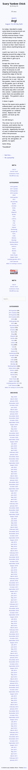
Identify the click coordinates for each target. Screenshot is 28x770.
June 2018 (14, 570)
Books (14, 214)
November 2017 (14, 585)
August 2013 (14, 694)
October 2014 (14, 664)
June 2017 (14, 595)
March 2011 (14, 756)
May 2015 (14, 649)
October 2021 (14, 486)
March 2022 (14, 476)
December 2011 (14, 736)
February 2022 (14, 478)
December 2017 (14, 583)
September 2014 (14, 666)
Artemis (14, 206)
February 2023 (14, 452)
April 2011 (14, 754)
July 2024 (14, 426)
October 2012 (14, 715)
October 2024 (14, 420)
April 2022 (14, 473)
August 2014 (14, 668)
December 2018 (14, 557)
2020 (14, 195)
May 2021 (14, 497)
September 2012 (14, 717)
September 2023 (14, 439)
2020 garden (14, 197)
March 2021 (14, 501)
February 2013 (14, 707)
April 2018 (14, 574)
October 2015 (14, 638)
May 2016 (14, 623)
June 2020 (14, 520)
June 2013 (14, 698)
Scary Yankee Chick (14, 3)
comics (14, 218)
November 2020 (14, 510)
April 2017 (14, 600)
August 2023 (14, 441)
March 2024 (14, 431)
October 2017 (14, 587)
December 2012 (14, 711)
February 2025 (14, 412)
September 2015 (14, 640)
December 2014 (14, 659)
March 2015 (14, 653)
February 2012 (14, 732)
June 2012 (14, 724)
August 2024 (14, 424)
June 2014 (14, 672)
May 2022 (14, 471)
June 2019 (14, 544)
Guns (13, 233)
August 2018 (14, 565)
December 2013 (14, 685)
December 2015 (14, 634)
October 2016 (14, 612)
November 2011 (14, 739)
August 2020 (14, 516)
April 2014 (14, 677)
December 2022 (14, 456)
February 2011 (14, 758)
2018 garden (14, 191)
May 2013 (14, 700)
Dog (14, 221)
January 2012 (14, 734)
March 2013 (14, 704)
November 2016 (14, 610)
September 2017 (14, 589)
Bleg (14, 210)
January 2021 (14, 506)
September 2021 (14, 488)
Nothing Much (14, 242)
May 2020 (14, 523)
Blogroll (14, 212)
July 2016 (14, 619)
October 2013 (14, 689)
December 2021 (14, 482)
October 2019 (14, 535)
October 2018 (14, 561)
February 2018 (14, 578)
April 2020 (14, 525)
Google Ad (14, 231)
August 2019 (14, 540)
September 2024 (14, 422)
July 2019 (14, 542)
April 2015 (14, 651)
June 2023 (14, 446)
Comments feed (14, 173)
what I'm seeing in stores (14, 263)
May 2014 (14, 674)
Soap (14, 253)
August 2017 (14, 591)
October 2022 (14, 461)
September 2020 (14, 514)
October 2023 (14, 437)
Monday (14, 240)
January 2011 (14, 760)
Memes (14, 238)
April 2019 (14, 548)
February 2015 (14, 655)
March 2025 (14, 409)
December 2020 (14, 508)
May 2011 (14, 751)
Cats (14, 216)
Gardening (14, 229)
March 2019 (14, 550)
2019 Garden (14, 193)
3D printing (14, 201)
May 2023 (14, 448)
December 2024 (14, 416)
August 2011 (14, 745)
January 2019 (14, 555)
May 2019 (14, 546)
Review (14, 250)
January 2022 (14, 480)
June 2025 (14, 407)
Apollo (14, 203)
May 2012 (14, 726)
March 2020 (14, 527)
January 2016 (14, 632)
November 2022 (14, 459)
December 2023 (14, 433)
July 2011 (14, 747)
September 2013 (14, 692)
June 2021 (14, 495)
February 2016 (14, 630)
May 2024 (14, 429)
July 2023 (14, 444)
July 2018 (14, 568)
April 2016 (14, 625)
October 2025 (14, 405)
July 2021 (14, 493)
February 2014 (14, 681)
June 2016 (14, 621)
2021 (14, 199)
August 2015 (14, 642)
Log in (14, 169)
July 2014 (14, 670)
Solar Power (14, 255)
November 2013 (14, 687)
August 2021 (14, 491)
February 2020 (14, 529)
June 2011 (14, 749)
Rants (14, 18)
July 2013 (14, 696)
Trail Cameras (14, 261)
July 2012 (14, 721)
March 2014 (14, 679)
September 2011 (14, 743)
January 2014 (14, 683)
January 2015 (14, 657)
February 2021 (14, 503)
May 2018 (14, 572)
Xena (24, 767)
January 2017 (14, 606)
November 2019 (14, 533)
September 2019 (14, 538)
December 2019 (14, 531)
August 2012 (14, 719)
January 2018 (14, 580)
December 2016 (14, 608)
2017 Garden (14, 189)
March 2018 (14, 576)
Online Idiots (14, 244)
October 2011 (14, 741)
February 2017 (14, 604)
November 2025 (14, 403)
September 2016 (14, 615)
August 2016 (14, 617)
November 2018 (14, 559)
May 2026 (14, 397)
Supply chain (14, 257)
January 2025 (14, 414)
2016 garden (14, 186)
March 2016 (14, 627)
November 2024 (14, 418)
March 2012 (14, 730)
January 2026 (14, 401)
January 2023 (14, 454)
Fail (14, 223)
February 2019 (14, 553)
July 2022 (14, 467)
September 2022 (14, 463)
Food (13, 225)
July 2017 (14, 593)
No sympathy (9, 158)
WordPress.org (14, 175)
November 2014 (14, 662)
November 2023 (14, 435)
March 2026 (14, 399)
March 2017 (14, 602)
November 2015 (14, 636)
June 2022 (14, 469)
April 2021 (14, 499)
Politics (14, 246)
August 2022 (14, 465)
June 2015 (14, 647)
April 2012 (14, 728)
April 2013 (14, 702)
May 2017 (14, 597)
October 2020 (14, 512)
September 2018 (14, 563)
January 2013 (14, 709)
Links (14, 236)
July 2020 (14, 518)
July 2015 (14, 644)
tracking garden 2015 (14, 259)
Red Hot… (8, 155)
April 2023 (14, 450)
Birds (14, 208)
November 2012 (14, 713)
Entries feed (14, 171)
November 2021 (14, 484)
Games (14, 227)
